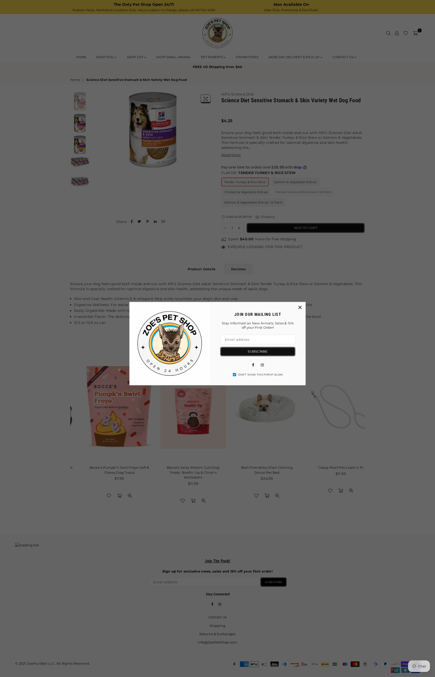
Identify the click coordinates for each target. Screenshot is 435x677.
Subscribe (258, 351)
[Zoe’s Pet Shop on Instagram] (262, 364)
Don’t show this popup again (260, 374)
